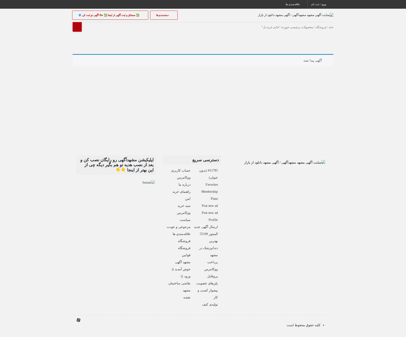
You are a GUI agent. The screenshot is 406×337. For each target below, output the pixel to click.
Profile (213, 220)
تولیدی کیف (210, 304)
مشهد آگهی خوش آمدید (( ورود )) (181, 269)
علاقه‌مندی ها (293, 4)
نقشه (187, 297)
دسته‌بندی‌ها (162, 15)
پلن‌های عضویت (207, 283)
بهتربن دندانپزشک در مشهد (208, 248)
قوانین (186, 255)
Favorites (212, 184)
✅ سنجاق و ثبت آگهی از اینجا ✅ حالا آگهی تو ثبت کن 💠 (109, 15)
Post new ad (210, 206)
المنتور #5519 (209, 234)
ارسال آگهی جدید (206, 227)
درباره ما (185, 184)
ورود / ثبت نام (319, 4)
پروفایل (212, 276)
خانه (331, 27)
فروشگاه (321, 27)
